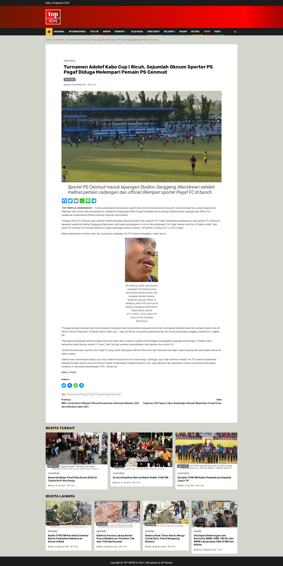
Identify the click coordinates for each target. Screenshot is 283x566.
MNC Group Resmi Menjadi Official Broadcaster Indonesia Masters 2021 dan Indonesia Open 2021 (100, 403)
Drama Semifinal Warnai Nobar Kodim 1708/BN (140, 477)
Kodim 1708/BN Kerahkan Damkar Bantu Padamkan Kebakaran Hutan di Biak (68, 538)
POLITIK (94, 31)
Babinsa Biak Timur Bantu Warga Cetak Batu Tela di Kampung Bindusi (165, 538)
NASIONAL (59, 31)
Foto (207, 31)
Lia (221, 550)
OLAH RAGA (137, 31)
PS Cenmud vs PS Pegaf (77, 394)
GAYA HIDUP (153, 31)
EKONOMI (119, 31)
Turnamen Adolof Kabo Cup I (109, 394)
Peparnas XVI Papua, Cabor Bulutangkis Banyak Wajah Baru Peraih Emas (182, 401)
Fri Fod (93, 85)
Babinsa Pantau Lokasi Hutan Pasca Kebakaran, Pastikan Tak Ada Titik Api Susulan (115, 538)
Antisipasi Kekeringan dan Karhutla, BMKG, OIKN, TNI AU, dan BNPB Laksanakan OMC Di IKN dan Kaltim (214, 540)
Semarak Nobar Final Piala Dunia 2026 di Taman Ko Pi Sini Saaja (72, 479)
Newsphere (152, 562)
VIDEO (217, 31)
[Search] (235, 32)
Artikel (195, 31)
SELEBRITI (169, 31)
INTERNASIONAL (77, 31)
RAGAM (183, 31)
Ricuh (92, 394)
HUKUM (106, 31)
